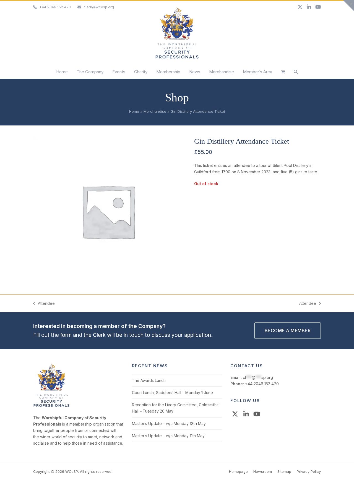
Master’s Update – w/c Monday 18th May (169, 423)
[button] (283, 72)
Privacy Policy (309, 471)
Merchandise (155, 111)
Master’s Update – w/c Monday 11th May (168, 435)
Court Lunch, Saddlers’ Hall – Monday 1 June (172, 392)
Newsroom (262, 471)
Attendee (44, 303)
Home (134, 111)
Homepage (238, 471)
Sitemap (284, 471)
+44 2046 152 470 (55, 7)
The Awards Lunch (149, 380)
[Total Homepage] (51, 405)
